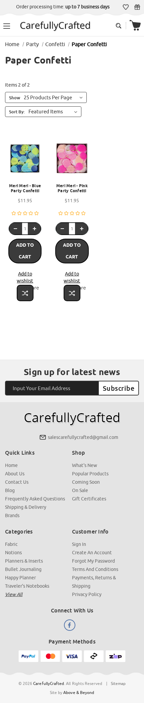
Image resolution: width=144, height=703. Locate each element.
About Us (14, 473)
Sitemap (118, 683)
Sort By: (17, 111)
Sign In (79, 544)
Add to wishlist (25, 277)
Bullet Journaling (23, 569)
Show (14, 97)
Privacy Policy (86, 594)
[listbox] (54, 112)
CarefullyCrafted (48, 683)
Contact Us (16, 482)
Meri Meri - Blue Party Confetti (25, 188)
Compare (25, 288)
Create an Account (92, 552)
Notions (13, 552)
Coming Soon (86, 482)
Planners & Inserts (24, 561)
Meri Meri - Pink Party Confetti (72, 188)
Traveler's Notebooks (27, 586)
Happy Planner (20, 577)
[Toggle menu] (6, 25)
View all (13, 594)
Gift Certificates (137, 7)
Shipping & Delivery (25, 507)
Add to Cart (25, 250)
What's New (84, 465)
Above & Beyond (78, 692)
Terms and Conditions (95, 569)
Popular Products (90, 473)
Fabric (11, 544)
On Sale (80, 490)
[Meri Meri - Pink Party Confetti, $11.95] (71, 160)
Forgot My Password (93, 561)
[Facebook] (70, 625)
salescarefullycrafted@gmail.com (83, 437)
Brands (12, 515)
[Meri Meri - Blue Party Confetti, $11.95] (25, 160)
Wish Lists (125, 7)
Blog (10, 490)
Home (11, 465)
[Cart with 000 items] (135, 25)
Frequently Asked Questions (35, 498)
